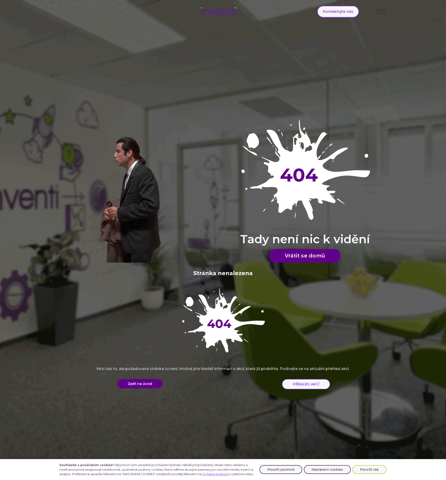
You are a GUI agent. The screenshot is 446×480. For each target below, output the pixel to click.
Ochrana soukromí (216, 474)
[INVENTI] (218, 11)
